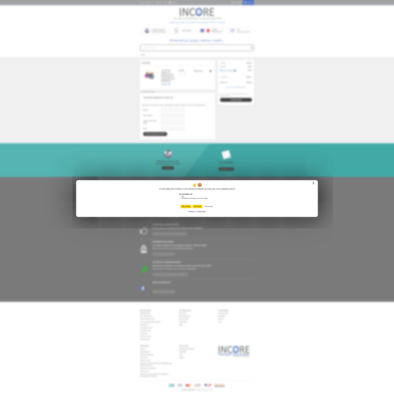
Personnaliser (208, 206)
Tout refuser (197, 206)
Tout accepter (186, 206)
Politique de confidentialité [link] (197, 211)
